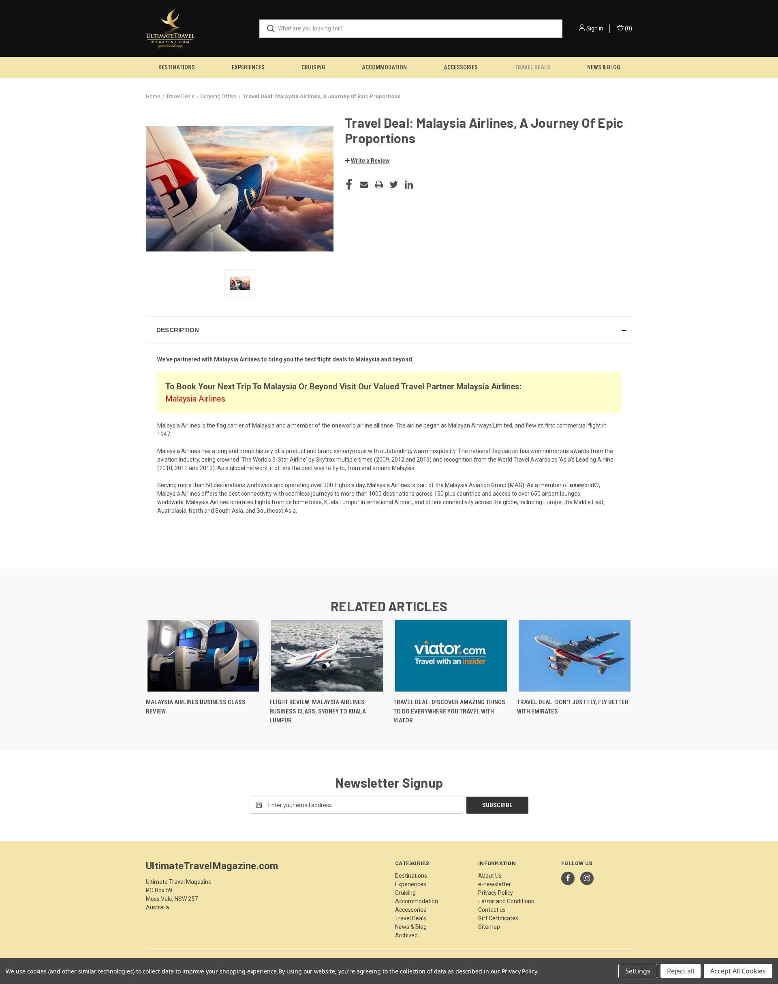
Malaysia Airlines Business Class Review (196, 706)
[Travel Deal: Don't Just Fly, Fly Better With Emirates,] (575, 656)
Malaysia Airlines (195, 399)
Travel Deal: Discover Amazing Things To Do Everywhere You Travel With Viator (449, 711)
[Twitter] (394, 184)
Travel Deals (532, 67)
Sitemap (489, 927)
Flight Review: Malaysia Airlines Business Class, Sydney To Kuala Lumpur (317, 711)
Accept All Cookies (738, 971)
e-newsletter (494, 884)
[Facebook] (349, 184)
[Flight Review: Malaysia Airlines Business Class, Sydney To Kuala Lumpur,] (327, 656)
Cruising (313, 67)
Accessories (461, 67)
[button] (367, 160)
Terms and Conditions (506, 901)
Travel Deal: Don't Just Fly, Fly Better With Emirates (572, 706)
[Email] (364, 184)
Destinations (176, 67)
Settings (637, 971)
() (628, 28)
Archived (406, 935)
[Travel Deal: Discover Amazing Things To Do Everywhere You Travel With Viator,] (451, 656)
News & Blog (603, 67)
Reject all (680, 971)
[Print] (379, 184)
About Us (490, 875)
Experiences (248, 67)
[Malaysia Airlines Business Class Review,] (203, 656)
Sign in (594, 28)
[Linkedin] (409, 184)
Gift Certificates (498, 918)
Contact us (492, 910)
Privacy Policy (495, 892)
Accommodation (384, 67)
